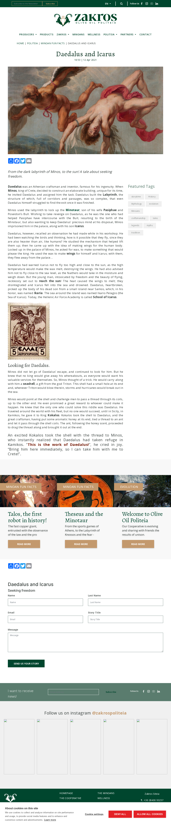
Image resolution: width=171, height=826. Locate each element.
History (151, 196)
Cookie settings (94, 814)
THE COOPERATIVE (70, 798)
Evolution (129, 487)
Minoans (135, 211)
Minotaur (72, 210)
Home (20, 43)
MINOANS (78, 34)
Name (11, 595)
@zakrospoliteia (109, 713)
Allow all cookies (150, 814)
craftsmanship (138, 218)
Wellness (94, 34)
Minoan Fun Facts (53, 43)
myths (150, 225)
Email (11, 612)
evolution (153, 203)
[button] (121, 3)
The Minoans (106, 793)
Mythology (136, 203)
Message (13, 629)
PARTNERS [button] (127, 34)
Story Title (94, 612)
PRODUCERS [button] (27, 34)
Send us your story (26, 663)
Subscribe (50, 4)
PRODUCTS (46, 34)
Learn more (50, 820)
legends (135, 225)
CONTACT (145, 34)
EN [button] (107, 3)
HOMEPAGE (66, 793)
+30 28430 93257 (153, 800)
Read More (24, 544)
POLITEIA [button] (109, 34)
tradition (135, 232)
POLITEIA (32, 43)
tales (155, 218)
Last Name (94, 595)
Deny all (120, 814)
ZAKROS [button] (62, 34)
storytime (136, 196)
